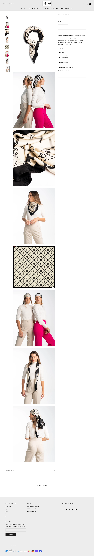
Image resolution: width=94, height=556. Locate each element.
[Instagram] (69, 510)
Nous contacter (9, 513)
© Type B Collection (11, 549)
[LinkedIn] (76, 510)
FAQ (6, 516)
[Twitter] (66, 70)
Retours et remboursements (33, 506)
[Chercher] (87, 3)
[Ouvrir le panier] (90, 4)
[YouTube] (72, 510)
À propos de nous (67, 8)
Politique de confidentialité (33, 508)
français (11, 3)
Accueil (23, 8)
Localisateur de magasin (50, 8)
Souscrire (11, 534)
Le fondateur (8, 506)
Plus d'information (65, 75)
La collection (34, 8)
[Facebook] (64, 70)
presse (7, 511)
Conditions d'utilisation (32, 511)
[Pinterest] (68, 70)
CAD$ (4, 3)
